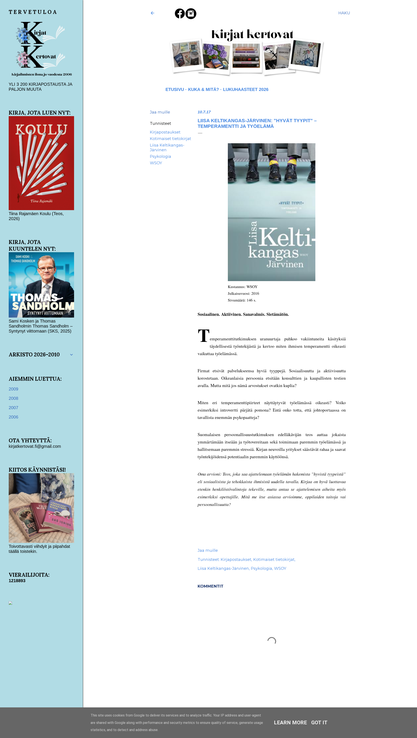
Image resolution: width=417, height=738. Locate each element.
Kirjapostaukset (165, 132)
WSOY (156, 163)
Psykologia (160, 156)
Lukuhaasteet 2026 (245, 89)
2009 (13, 389)
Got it (319, 723)
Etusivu (174, 89)
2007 (13, 407)
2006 (13, 417)
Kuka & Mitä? (203, 89)
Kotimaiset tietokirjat (170, 138)
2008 (13, 398)
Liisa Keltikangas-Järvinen (223, 568)
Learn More (290, 723)
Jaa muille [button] (160, 112)
